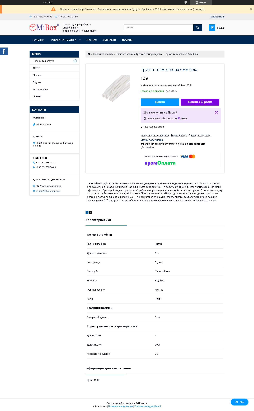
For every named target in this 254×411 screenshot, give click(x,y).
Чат (242, 402)
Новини (127, 40)
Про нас (91, 40)
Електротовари (124, 54)
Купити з (194, 102)
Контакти (109, 40)
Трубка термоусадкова (149, 54)
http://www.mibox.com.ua (48, 186)
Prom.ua (143, 403)
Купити (160, 102)
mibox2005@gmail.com (48, 191)
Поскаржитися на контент (120, 406)
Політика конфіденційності (147, 406)
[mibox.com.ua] (44, 30)
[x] (90, 213)
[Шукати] (197, 27)
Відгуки (37, 82)
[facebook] (87, 213)
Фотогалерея (40, 89)
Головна (38, 40)
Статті (36, 68)
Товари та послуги (63, 40)
